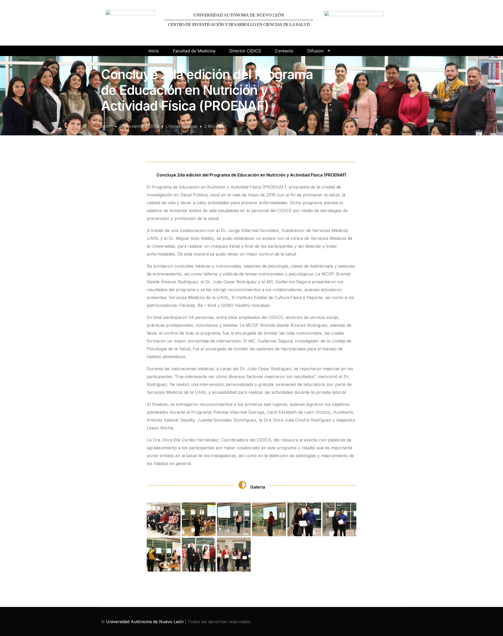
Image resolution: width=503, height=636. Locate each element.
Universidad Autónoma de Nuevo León (145, 621)
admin (107, 126)
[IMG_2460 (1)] (269, 519)
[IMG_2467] (339, 519)
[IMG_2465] (304, 519)
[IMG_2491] (199, 554)
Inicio (154, 50)
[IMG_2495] (234, 554)
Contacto (284, 50)
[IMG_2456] (234, 519)
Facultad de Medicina (194, 50)
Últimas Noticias (182, 126)
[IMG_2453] (199, 519)
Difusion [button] (315, 50)
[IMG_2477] (164, 554)
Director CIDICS (245, 50)
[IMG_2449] (164, 519)
